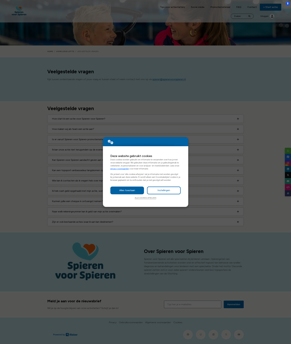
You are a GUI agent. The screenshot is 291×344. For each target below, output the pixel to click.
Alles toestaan (127, 190)
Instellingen (163, 190)
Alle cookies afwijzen (145, 198)
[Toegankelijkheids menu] (287, 3)
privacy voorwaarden (119, 168)
